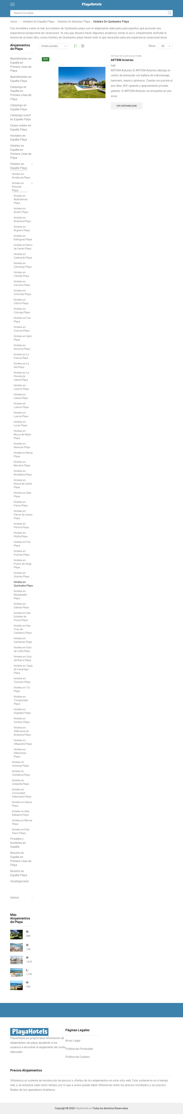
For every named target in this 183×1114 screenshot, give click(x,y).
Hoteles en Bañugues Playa (23, 237)
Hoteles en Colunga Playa (22, 310)
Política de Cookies (77, 1057)
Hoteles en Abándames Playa (21, 199)
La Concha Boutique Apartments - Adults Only (27, 970)
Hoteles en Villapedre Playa (23, 742)
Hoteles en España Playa (38, 21)
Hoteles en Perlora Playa (21, 525)
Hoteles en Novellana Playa (23, 473)
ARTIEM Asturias (122, 60)
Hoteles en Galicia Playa (22, 804)
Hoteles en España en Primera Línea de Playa (20, 152)
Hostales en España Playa (18, 137)
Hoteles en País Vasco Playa (20, 831)
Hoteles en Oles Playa (22, 494)
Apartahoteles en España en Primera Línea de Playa (20, 64)
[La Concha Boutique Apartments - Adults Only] (16, 972)
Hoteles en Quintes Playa (21, 574)
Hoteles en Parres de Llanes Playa (23, 515)
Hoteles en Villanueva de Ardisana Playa (22, 731)
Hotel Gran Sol (27, 957)
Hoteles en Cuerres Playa (21, 329)
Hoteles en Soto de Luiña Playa (23, 649)
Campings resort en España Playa (20, 117)
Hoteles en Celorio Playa (21, 301)
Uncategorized (19, 881)
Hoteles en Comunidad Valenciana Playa (21, 793)
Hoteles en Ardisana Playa (22, 219)
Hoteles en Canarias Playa (20, 764)
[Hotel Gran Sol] (16, 960)
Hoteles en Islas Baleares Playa (20, 813)
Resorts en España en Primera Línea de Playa (20, 859)
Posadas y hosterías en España (18, 843)
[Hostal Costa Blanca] (16, 947)
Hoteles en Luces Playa (20, 423)
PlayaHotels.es (83, 1108)
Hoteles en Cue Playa (22, 319)
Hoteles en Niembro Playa (22, 463)
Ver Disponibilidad (126, 106)
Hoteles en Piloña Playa (21, 534)
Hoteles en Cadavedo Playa (23, 256)
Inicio (13, 21)
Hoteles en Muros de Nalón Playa (22, 435)
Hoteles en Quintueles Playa (126, 56)
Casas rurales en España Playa (20, 127)
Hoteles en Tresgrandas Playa (21, 700)
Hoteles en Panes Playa (21, 503)
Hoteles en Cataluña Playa (20, 782)
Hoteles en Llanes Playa (21, 396)
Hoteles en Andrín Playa (21, 210)
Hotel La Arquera (27, 931)
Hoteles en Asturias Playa (74, 21)
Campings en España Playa (18, 107)
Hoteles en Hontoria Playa (22, 347)
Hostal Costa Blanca (27, 945)
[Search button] (170, 13)
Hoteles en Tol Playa (22, 689)
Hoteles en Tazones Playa (22, 680)
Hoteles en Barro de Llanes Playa (23, 247)
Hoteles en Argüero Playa (22, 228)
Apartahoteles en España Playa (20, 79)
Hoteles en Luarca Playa (21, 414)
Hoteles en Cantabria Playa (21, 773)
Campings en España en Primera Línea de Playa (20, 93)
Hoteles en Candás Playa (21, 274)
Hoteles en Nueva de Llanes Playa (23, 484)
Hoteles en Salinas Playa (21, 605)
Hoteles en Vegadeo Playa (22, 711)
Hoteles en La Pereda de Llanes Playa (21, 376)
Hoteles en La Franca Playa (21, 356)
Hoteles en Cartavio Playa (22, 283)
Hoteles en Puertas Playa (21, 553)
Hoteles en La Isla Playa (21, 365)
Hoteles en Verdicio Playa (22, 720)
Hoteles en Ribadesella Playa (20, 595)
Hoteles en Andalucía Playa (21, 176)
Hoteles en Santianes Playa (23, 640)
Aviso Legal (72, 1040)
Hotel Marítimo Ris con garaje (27, 982)
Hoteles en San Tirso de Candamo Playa (23, 629)
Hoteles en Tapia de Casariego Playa (23, 669)
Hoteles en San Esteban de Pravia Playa (22, 617)
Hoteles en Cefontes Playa (22, 292)
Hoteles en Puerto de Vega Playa (22, 564)
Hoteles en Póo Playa (22, 544)
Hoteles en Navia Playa (23, 454)
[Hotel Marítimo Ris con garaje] (16, 985)
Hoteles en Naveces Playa (22, 445)
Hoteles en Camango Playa (23, 265)
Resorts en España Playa (18, 873)
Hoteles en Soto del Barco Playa (23, 658)
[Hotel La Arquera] (16, 934)
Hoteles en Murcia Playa (22, 822)
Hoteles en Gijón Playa (23, 338)
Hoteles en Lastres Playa (21, 387)
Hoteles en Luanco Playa (21, 405)
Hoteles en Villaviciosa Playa (20, 753)
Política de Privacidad (79, 1049)
